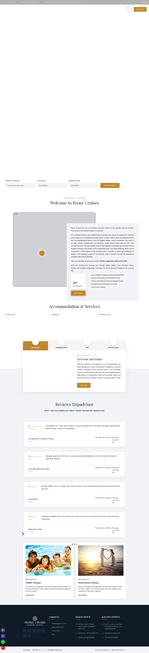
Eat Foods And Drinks (89, 359)
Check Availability (110, 185)
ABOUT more (78, 293)
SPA (87, 348)
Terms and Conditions (102, 650)
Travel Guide (56, 631)
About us (54, 9)
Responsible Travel (58, 627)
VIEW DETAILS (30, 595)
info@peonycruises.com (112, 633)
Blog (53, 634)
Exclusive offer (84, 9)
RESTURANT (35, 348)
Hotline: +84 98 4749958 (86, 637)
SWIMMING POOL (61, 348)
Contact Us (109, 9)
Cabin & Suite (64, 9)
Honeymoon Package (88, 582)
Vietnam (144, 2)
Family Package (33, 582)
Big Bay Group (43, 650)
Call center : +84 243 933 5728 (88, 633)
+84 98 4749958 (9, 2)
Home (48, 9)
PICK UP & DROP (113, 348)
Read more (83, 385)
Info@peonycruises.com (30, 2)
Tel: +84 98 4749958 (111, 637)
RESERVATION (140, 9)
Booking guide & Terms (59, 623)
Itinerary (73, 9)
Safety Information (117, 650)
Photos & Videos (97, 9)
